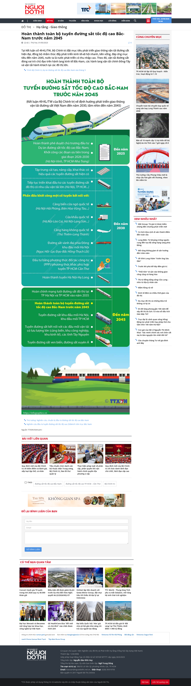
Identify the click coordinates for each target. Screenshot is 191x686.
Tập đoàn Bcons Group (56, 639)
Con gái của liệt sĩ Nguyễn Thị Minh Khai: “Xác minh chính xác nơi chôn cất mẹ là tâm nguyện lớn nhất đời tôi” (154, 332)
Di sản (61, 21)
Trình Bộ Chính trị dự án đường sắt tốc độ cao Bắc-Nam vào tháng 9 (56, 70)
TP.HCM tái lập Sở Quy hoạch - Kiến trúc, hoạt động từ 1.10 (152, 72)
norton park (40, 635)
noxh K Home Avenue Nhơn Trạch (34, 639)
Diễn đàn (125, 21)
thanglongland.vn (73, 635)
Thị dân (72, 21)
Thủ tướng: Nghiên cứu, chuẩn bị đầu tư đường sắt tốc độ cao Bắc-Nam (58, 420)
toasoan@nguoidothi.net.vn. (78, 669)
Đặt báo (145, 682)
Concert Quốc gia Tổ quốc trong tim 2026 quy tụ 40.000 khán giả (32, 592)
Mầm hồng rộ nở (145, 287)
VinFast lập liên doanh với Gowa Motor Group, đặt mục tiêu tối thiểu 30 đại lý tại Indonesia (89, 594)
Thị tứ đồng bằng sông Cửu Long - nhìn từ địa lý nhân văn (153, 281)
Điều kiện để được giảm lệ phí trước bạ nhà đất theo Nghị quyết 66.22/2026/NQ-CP (61, 592)
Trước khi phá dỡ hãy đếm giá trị (152, 266)
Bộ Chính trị (110, 484)
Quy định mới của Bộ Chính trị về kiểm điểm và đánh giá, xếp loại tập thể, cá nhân (34, 468)
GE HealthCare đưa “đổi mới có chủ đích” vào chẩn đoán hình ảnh (60, 626)
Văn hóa (85, 21)
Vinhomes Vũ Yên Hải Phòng (112, 635)
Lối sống (112, 21)
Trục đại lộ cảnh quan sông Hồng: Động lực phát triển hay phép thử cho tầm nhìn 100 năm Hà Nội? (154, 322)
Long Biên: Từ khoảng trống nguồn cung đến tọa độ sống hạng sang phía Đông (153, 242)
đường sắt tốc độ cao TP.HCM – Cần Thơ (83, 484)
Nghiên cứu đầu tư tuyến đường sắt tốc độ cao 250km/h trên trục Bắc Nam (59, 424)
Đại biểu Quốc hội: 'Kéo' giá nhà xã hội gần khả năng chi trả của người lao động (89, 626)
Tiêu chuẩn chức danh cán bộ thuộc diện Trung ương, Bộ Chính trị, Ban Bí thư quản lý (61, 470)
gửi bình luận (33, 549)
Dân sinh (37, 21)
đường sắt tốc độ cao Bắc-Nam (48, 484)
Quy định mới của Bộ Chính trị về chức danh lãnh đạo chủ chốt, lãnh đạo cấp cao (117, 468)
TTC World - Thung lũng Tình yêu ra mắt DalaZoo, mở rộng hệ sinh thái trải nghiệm (118, 592)
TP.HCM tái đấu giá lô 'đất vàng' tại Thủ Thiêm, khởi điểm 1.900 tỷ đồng (116, 626)
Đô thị (50, 21)
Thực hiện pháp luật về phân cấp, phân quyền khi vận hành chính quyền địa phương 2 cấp (90, 470)
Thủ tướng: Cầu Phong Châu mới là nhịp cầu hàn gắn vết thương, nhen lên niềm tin (152, 177)
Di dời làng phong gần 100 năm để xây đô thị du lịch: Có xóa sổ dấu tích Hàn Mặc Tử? (153, 311)
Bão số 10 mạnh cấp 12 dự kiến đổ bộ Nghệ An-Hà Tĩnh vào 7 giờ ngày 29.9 (153, 141)
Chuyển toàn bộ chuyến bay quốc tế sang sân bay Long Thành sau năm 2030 (152, 108)
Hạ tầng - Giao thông (51, 27)
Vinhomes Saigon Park (145, 635)
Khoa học (98, 21)
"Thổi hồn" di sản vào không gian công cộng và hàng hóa (152, 273)
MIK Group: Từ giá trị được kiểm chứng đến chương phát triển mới (152, 225)
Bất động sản (129, 635)
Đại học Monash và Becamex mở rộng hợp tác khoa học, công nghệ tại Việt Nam (32, 626)
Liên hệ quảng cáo (160, 682)
